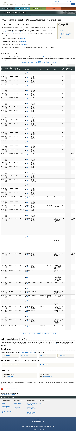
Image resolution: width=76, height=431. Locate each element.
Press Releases (44, 365)
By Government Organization (7, 404)
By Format (4, 403)
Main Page (62, 28)
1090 (42, 62)
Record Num (6, 69)
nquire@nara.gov (9, 376)
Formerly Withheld (16, 69)
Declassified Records (30, 407)
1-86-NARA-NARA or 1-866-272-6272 (38, 429)
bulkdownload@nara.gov (56, 343)
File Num (38, 69)
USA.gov (53, 426)
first (20, 62)
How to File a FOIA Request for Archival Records (31, 413)
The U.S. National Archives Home (16, 3)
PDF (26, 73)
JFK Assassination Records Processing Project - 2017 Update (17, 31)
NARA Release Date (10, 68)
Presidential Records (5, 407)
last (55, 62)
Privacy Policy (33, 426)
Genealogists (16, 401)
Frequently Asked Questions (11, 365)
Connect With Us (38, 419)
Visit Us (53, 8)
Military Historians (17, 403)
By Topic (3, 401)
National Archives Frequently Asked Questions (32, 404)
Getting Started (29, 401)
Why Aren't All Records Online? (31, 410)
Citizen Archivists (58, 1)
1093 (50, 62)
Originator (68, 68)
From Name (49, 69)
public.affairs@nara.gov (47, 376)
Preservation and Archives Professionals (19, 405)
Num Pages (63, 69)
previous (24, 62)
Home (3, 15)
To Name (42, 69)
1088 (37, 62)
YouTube (40, 421)
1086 (32, 62)
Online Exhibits (4, 413)
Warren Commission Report (65, 31)
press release (20, 36)
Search (73, 3)
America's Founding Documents (68, 8)
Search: (52, 64)
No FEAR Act (49, 426)
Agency (20, 69)
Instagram (36, 421)
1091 (45, 62)
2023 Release (25, 355)
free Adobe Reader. (14, 388)
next (53, 62)
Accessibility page (29, 389)
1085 (29, 62)
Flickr (43, 421)
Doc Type (33, 69)
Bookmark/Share (66, 1)
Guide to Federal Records (31, 405)
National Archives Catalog (6, 406)
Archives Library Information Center (7, 412)
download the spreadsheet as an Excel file (42, 56)
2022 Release (44, 355)
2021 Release (62, 355)
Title (55, 69)
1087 (34, 62)
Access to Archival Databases (5, 410)
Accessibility (28, 426)
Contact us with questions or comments (8, 394)
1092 (48, 62)
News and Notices (42, 401)
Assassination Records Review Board (66, 36)
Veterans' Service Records (23, 8)
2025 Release (6, 355)
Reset (73, 64)
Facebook (32, 421)
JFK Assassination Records (18, 15)
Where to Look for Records (31, 408)
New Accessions (42, 403)
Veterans (15, 408)
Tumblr (38, 421)
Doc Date (27, 69)
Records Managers (17, 407)
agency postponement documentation (27, 352)
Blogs (42, 421)
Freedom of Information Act (41, 426)
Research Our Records (7, 8)
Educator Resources (38, 8)
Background (62, 30)
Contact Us (72, 1)
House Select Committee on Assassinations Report (65, 34)
